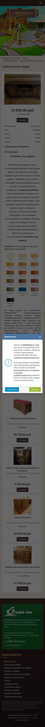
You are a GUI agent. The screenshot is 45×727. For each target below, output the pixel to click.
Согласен (35, 389)
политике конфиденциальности (26, 358)
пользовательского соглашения (26, 370)
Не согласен (12, 389)
